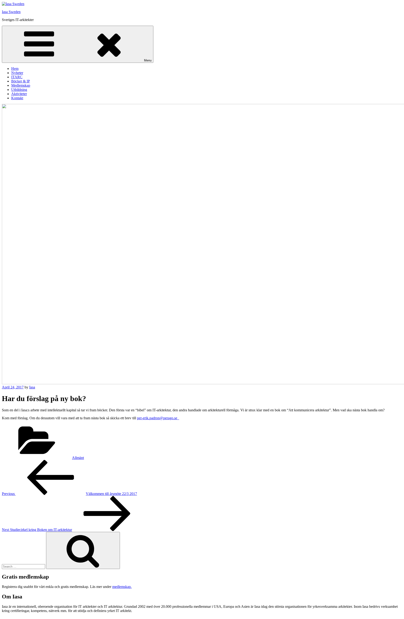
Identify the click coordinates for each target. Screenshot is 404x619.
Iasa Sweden (11, 12)
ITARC (16, 77)
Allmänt (78, 458)
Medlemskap (20, 85)
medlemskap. (122, 587)
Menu (148, 60)
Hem (14, 69)
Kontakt (17, 98)
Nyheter (17, 73)
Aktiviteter (19, 94)
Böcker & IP (20, 81)
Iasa (32, 387)
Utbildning (19, 90)
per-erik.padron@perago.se (158, 418)
